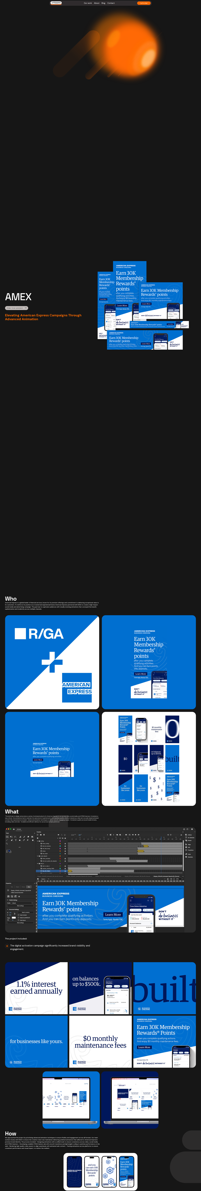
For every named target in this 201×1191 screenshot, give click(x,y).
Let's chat (143, 3)
